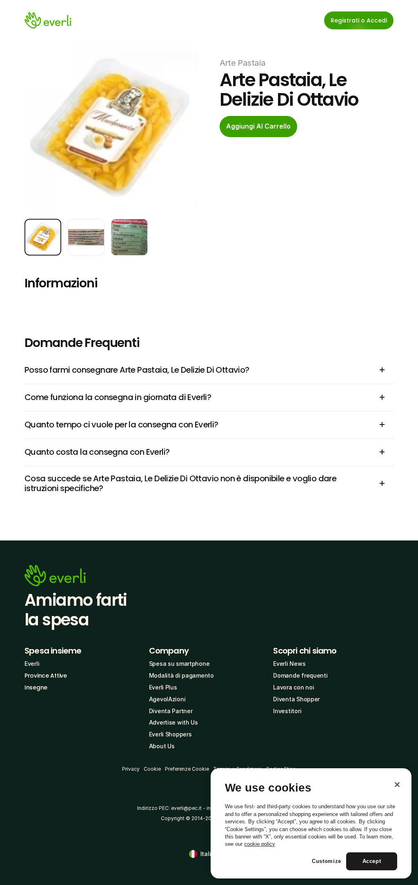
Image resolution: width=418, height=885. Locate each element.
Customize (326, 861)
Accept (371, 861)
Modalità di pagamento (181, 675)
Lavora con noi (293, 687)
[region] (311, 823)
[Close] (397, 785)
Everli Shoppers (170, 734)
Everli (31, 663)
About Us (162, 746)
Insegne (35, 687)
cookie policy (259, 844)
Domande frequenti (300, 675)
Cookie (152, 769)
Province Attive (45, 676)
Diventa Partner (171, 710)
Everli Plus (163, 687)
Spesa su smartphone (179, 663)
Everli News (289, 663)
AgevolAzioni (167, 699)
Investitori (287, 710)
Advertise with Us (173, 722)
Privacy (131, 769)
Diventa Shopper (296, 699)
